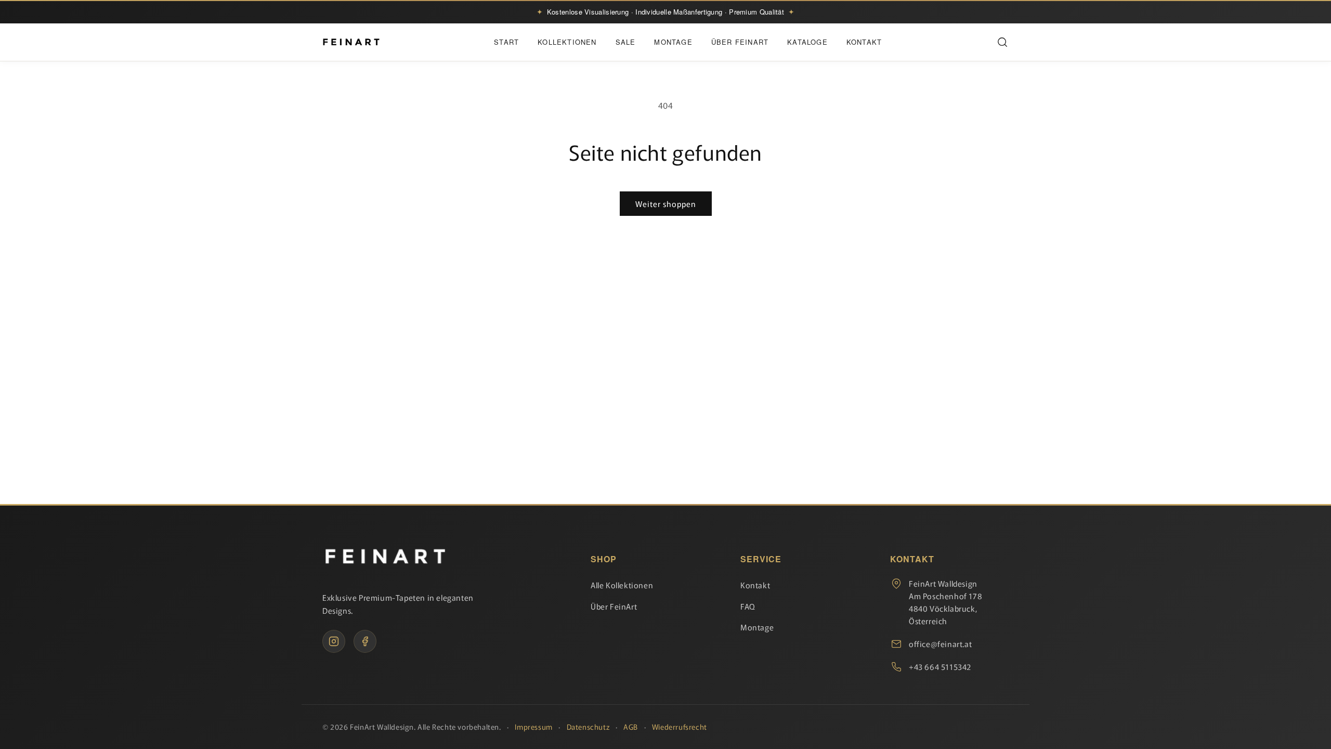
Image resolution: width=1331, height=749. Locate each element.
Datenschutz (588, 726)
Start (506, 42)
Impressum (533, 726)
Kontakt (864, 42)
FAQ (747, 606)
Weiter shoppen (665, 203)
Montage (673, 42)
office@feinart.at (940, 643)
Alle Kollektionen (622, 584)
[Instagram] (333, 641)
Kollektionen (567, 42)
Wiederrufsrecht (679, 726)
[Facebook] (365, 641)
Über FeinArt (739, 42)
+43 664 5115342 (940, 666)
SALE (626, 42)
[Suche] (1002, 42)
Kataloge (807, 42)
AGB (630, 726)
